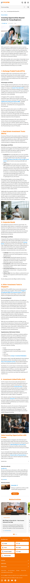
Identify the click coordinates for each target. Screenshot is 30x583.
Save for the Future (8, 530)
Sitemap (17, 570)
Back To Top (25, 539)
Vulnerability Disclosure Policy (7, 572)
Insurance (5, 479)
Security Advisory (11, 570)
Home (2, 11)
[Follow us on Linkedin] (8, 580)
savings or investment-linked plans (18, 355)
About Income (4, 566)
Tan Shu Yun (4, 23)
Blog (5, 11)
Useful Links (3, 563)
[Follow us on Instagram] (2, 580)
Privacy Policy (3, 570)
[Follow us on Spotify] (15, 580)
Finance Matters (4, 14)
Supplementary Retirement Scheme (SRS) (10, 101)
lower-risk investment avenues (8, 361)
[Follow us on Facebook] (5, 580)
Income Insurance (18, 386)
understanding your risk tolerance (18, 444)
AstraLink (12, 398)
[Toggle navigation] (28, 2)
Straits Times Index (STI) (18, 87)
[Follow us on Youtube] (12, 580)
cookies (5, 575)
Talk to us (15, 493)
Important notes (3, 461)
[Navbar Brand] (5, 2)
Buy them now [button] (4, 539)
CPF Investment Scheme (15, 292)
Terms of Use (23, 570)
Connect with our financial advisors (18, 455)
